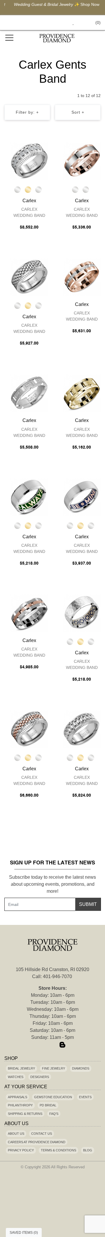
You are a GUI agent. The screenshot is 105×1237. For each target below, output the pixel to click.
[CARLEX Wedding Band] (29, 161)
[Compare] (44, 147)
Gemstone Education (53, 1097)
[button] (59, 23)
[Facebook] (42, 1045)
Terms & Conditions (58, 1150)
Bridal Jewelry (21, 1068)
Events (85, 1097)
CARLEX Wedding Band (29, 212)
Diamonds (80, 1068)
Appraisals (17, 1097)
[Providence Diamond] (56, 38)
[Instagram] (52, 1045)
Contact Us (41, 1133)
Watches (15, 1077)
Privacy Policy (21, 1150)
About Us (16, 1133)
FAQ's (53, 1113)
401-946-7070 (57, 976)
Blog (87, 1150)
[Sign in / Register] (81, 23)
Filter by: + (27, 112)
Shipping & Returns (25, 1113)
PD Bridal (48, 1105)
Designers (39, 1077)
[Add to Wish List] (33, 147)
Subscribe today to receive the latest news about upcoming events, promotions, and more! (52, 884)
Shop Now (85, 4)
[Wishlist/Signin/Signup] (71, 23)
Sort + (77, 112)
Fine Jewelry (53, 1068)
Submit (88, 904)
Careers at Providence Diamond (36, 1142)
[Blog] (62, 1045)
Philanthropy (20, 1105)
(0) (98, 22)
